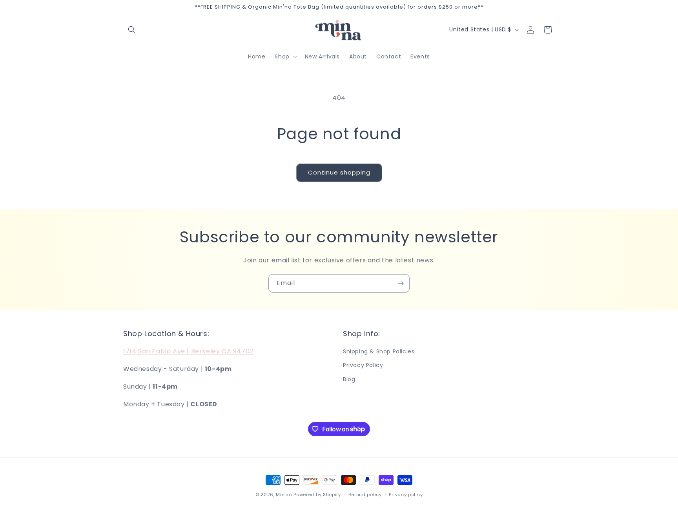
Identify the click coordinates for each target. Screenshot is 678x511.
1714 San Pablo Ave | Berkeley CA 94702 (188, 351)
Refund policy (365, 494)
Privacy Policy (363, 365)
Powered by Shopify (317, 494)
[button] (131, 29)
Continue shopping (339, 172)
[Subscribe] (400, 283)
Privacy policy (406, 494)
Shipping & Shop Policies (378, 351)
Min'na (284, 494)
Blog (349, 379)
